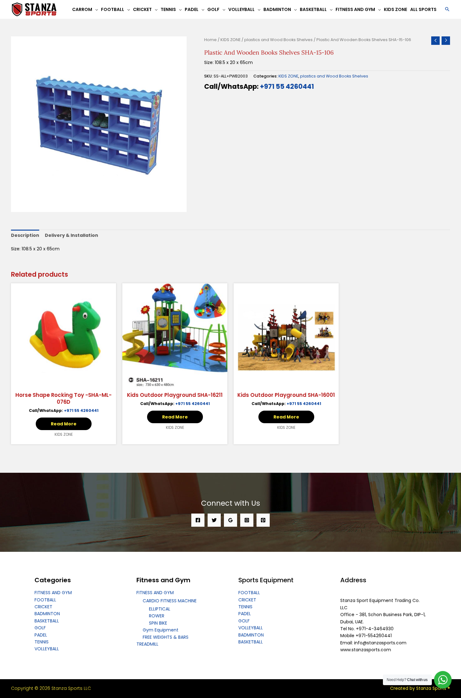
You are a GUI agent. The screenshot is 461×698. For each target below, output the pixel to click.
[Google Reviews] (230, 520)
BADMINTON (47, 613)
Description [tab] (25, 235)
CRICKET (43, 607)
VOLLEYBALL (46, 649)
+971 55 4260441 (287, 86)
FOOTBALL (45, 600)
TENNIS (41, 642)
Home (210, 40)
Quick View (64, 383)
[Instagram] (246, 520)
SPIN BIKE (158, 623)
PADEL (40, 635)
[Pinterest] (263, 520)
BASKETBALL (46, 621)
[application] (95, 9)
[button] (447, 9)
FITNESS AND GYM (53, 592)
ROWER (156, 616)
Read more (64, 424)
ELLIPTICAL (159, 609)
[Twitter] (214, 520)
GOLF (40, 628)
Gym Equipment (160, 630)
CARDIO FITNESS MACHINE (170, 601)
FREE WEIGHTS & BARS (165, 637)
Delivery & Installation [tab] (71, 235)
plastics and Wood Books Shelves (278, 40)
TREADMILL (147, 644)
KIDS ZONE (230, 40)
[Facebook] (197, 520)
